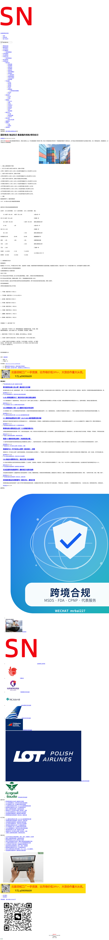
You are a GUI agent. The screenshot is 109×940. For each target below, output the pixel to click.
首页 (4, 35)
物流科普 (10, 64)
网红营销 (10, 110)
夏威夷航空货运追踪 (25, 692)
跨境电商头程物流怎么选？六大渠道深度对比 (18, 428)
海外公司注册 (11, 119)
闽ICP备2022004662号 (11, 899)
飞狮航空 (22, 678)
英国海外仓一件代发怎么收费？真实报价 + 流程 (19, 449)
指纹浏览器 (10, 115)
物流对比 (10, 70)
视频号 (9, 125)
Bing (9, 109)
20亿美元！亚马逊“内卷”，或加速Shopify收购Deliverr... (18, 367)
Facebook (10, 101)
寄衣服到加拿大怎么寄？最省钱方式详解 (16, 387)
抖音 (9, 124)
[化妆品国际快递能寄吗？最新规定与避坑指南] (13, 466)
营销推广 (8, 99)
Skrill (9, 97)
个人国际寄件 (11, 74)
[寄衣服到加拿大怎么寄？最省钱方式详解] (12, 384)
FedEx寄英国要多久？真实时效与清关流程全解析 (19, 397)
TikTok (9, 103)
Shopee (9, 82)
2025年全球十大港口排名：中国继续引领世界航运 (17, 844)
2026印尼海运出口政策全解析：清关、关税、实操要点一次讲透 (20, 836)
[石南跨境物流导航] (16, 31)
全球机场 (6, 55)
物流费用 (10, 65)
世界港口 (6, 49)
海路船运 (6, 50)
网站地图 (3, 899)
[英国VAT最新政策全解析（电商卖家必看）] (13, 435)
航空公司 (6, 56)
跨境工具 (8, 112)
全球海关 (6, 59)
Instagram (10, 107)
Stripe (9, 98)
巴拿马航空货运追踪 (26, 718)
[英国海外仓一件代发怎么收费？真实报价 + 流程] (14, 445)
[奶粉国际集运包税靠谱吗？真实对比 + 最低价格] (14, 476)
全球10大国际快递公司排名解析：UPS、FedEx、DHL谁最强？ (19, 848)
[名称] (43, 378)
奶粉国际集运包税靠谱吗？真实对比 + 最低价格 (19, 480)
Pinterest (9, 108)
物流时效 (10, 67)
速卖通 (9, 85)
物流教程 (10, 68)
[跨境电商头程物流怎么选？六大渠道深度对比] (13, 425)
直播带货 (8, 121)
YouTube (10, 106)
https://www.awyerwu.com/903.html (13, 363)
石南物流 (3, 138)
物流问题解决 (11, 71)
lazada (9, 87)
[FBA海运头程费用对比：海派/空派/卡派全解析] (14, 456)
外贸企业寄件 (11, 77)
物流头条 (5, 37)
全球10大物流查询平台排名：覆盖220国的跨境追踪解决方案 (19, 841)
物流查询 (6, 53)
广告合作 (6, 38)
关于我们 (5, 895)
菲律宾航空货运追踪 (27, 730)
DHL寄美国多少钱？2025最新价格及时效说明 (18, 408)
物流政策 (10, 79)
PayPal (9, 96)
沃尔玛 (9, 92)
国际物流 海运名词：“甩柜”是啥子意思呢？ (15, 366)
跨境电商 (10, 89)
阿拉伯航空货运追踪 (22, 797)
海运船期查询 (9, 52)
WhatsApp (10, 104)
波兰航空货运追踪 (85, 780)
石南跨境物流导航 (5, 33)
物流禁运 (10, 73)
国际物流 (8, 140)
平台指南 (8, 80)
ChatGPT (10, 116)
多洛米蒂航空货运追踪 (26, 705)
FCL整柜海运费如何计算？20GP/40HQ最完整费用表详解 (22, 418)
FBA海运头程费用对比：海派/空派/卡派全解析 (18, 459)
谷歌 (9, 102)
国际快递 (6, 46)
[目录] (1, 41)
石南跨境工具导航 (41, 663)
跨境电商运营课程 (15, 90)
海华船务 (24, 631)
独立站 (9, 86)
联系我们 (5, 896)
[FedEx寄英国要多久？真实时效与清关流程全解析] (14, 394)
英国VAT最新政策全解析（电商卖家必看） (17, 439)
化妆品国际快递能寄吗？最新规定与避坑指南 (18, 470)
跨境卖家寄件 (11, 76)
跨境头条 (6, 61)
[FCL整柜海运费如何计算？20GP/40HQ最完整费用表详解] (16, 415)
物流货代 (6, 47)
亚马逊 (9, 83)
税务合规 (8, 118)
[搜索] (2, 41)
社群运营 (8, 127)
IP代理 (9, 113)
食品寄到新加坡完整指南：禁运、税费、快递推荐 (17, 845)
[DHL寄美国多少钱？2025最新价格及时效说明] (13, 404)
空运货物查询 (9, 58)
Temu (9, 93)
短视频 (7, 122)
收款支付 (8, 94)
